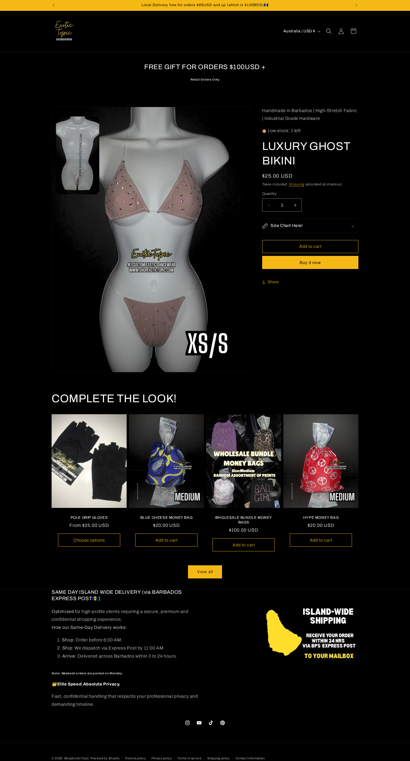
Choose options (89, 540)
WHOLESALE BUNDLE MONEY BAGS (243, 520)
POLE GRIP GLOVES (89, 518)
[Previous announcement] (53, 5)
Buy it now (310, 263)
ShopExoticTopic (77, 758)
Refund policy (135, 758)
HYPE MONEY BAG (321, 518)
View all (205, 572)
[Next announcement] (356, 5)
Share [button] (273, 282)
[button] (329, 31)
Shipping (296, 184)
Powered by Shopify (105, 758)
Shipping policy (218, 758)
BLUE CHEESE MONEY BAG (166, 518)
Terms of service (189, 758)
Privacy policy (161, 758)
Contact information (250, 758)
